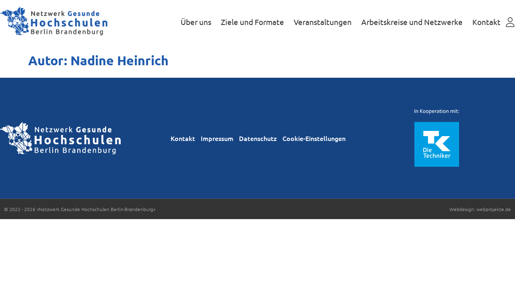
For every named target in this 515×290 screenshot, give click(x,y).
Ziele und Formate (252, 22)
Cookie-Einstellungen (314, 138)
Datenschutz (258, 138)
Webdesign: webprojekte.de (480, 209)
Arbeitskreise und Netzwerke (412, 22)
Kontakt (486, 22)
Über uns (196, 22)
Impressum (217, 138)
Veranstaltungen (323, 22)
